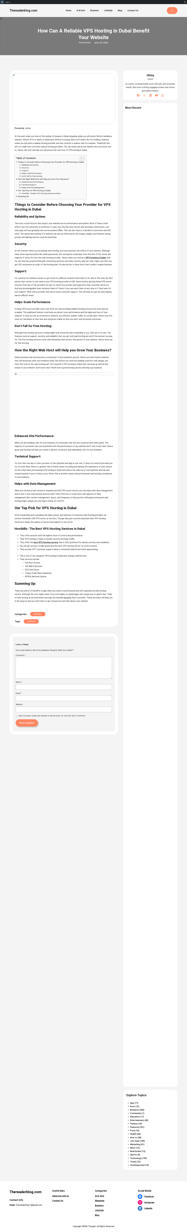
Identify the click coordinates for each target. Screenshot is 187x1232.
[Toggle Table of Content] (81, 158)
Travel (133, 1161)
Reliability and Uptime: (30, 165)
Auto (132, 1106)
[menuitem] (2, 2)
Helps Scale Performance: (32, 173)
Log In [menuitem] (7, 2)
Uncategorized (137, 1165)
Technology (135, 1158)
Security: (25, 168)
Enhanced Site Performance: (33, 182)
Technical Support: (29, 185)
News (132, 1148)
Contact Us (57, 1200)
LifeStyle (99, 1210)
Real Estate (135, 1151)
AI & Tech (99, 1196)
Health (133, 1134)
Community (135, 1113)
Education (135, 1117)
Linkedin (148, 1208)
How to (133, 1137)
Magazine (99, 1200)
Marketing (135, 1144)
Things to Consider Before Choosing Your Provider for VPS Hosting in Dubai (51, 162)
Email (18, 693)
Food (132, 1130)
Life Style (134, 1141)
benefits (67, 597)
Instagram (149, 1202)
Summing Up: (23, 196)
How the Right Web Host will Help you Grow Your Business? (43, 179)
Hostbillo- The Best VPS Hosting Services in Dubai (41, 193)
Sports (133, 1154)
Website (19, 704)
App (132, 1103)
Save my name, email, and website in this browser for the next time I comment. (52, 716)
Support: (25, 170)
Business (38, 614)
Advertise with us (60, 1196)
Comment (21, 655)
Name (19, 682)
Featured (134, 1127)
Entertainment (137, 1120)
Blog (97, 1215)
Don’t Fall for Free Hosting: (32, 176)
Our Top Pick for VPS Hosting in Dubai (34, 191)
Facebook (149, 1196)
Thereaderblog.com (23, 10)
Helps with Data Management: (33, 188)
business (31, 621)
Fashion (134, 1123)
